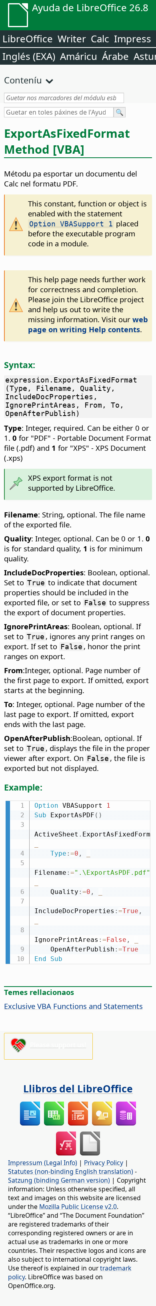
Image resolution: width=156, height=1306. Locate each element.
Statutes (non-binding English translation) (70, 1171)
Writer (72, 38)
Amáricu (78, 56)
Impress (132, 38)
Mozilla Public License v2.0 (78, 1206)
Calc (100, 38)
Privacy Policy (103, 1162)
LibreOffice (27, 38)
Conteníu (23, 80)
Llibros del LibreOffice (78, 1088)
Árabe (115, 56)
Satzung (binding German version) (59, 1180)
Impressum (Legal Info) (42, 1162)
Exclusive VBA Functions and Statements (73, 1006)
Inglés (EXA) (28, 56)
